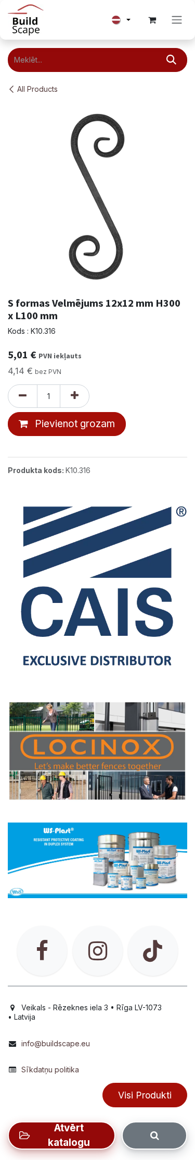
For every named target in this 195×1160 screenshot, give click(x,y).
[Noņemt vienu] (22, 396)
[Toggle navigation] (176, 20)
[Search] (154, 1135)
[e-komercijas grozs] (151, 19)
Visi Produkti (145, 1095)
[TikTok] (153, 951)
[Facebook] (42, 951)
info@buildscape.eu (55, 1043)
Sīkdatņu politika (50, 1069)
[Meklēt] (171, 60)
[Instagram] (98, 951)
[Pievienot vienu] (74, 396)
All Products (37, 88)
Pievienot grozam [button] (73, 424)
